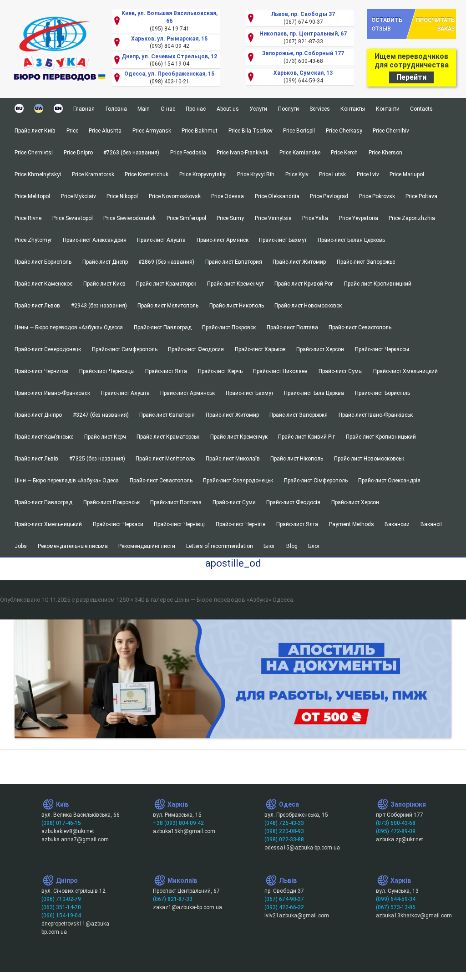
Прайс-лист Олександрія (389, 480)
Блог (269, 546)
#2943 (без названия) (99, 305)
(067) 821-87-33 (172, 899)
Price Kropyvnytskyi (203, 174)
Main (143, 109)
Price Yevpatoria (358, 218)
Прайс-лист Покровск (229, 327)
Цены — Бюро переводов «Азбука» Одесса (69, 327)
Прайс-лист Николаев (280, 371)
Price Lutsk (332, 174)
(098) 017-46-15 (61, 823)
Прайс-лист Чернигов (41, 371)
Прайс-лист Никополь (236, 305)
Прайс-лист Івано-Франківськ (376, 415)
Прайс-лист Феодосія (293, 502)
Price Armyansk (151, 131)
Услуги (258, 109)
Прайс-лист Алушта (161, 240)
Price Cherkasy (344, 131)
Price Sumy (230, 218)
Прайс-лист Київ (35, 131)
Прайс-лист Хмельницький (48, 524)
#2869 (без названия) (166, 262)
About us (228, 109)
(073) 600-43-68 (395, 823)
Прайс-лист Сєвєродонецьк (238, 480)
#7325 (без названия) (97, 458)
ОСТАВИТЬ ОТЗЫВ (386, 24)
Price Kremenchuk (146, 174)
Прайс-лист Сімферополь (316, 480)
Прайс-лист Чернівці (179, 524)
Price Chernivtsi (34, 152)
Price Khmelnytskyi (38, 174)
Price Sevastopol (72, 218)
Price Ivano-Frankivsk (242, 152)
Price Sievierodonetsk (129, 218)
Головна (116, 109)
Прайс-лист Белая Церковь (351, 240)
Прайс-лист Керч (105, 437)
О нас (168, 109)
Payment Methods (351, 524)
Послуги (288, 109)
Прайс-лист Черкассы (382, 349)
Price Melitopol (32, 196)
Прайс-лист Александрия (95, 240)
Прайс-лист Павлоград (163, 327)
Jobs (21, 546)
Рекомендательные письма (73, 546)
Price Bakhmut (200, 131)
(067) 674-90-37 (284, 899)
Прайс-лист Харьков (260, 349)
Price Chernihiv (391, 131)
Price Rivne (28, 218)
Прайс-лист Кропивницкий (377, 284)
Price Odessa (227, 196)
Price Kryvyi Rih (255, 174)
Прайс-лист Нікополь (296, 458)
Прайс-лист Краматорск (166, 284)
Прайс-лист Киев (104, 284)
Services (319, 109)
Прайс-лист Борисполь (43, 262)
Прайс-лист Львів (36, 458)
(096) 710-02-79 (61, 899)
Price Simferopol (186, 218)
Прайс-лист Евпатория (233, 262)
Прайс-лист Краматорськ (168, 437)
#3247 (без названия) (101, 415)
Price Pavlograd (329, 196)
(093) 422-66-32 (284, 907)
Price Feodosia (188, 152)
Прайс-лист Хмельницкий (405, 371)
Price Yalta (315, 218)
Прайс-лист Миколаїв (233, 458)
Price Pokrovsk (377, 196)
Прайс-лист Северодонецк (48, 349)
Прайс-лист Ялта (166, 371)
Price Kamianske (299, 152)
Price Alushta (105, 131)
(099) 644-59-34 (395, 899)
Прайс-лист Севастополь (360, 327)
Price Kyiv (297, 174)
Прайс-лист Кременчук (239, 437)
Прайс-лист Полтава (292, 327)
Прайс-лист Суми (234, 502)
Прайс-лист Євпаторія (167, 415)
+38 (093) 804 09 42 (178, 823)
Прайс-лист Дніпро (38, 415)
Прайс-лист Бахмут (283, 240)
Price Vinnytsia (273, 218)
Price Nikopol (122, 196)
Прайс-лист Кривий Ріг (306, 437)
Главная (84, 109)
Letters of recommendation (219, 546)
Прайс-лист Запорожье (366, 262)
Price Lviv (368, 174)
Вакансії (431, 524)
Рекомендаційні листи (146, 546)
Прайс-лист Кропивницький (381, 437)
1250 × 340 (130, 599)
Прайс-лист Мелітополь (165, 458)
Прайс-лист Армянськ (187, 393)
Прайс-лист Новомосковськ (369, 458)
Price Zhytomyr (33, 240)
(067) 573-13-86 (395, 907)
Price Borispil (299, 131)
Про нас (196, 109)
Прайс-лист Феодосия (196, 349)
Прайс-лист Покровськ (111, 502)
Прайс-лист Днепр (105, 262)
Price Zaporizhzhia (412, 218)
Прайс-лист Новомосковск (308, 305)
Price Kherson (385, 152)
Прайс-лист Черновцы (107, 371)
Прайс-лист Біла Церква (314, 393)
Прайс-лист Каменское (43, 284)
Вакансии (397, 524)
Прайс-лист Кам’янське (44, 437)
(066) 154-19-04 (61, 915)
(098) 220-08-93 (284, 831)
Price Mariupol (407, 174)
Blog (292, 546)
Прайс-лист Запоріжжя (298, 415)
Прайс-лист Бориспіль (382, 393)
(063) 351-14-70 (61, 907)
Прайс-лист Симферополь (124, 349)
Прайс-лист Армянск (222, 240)
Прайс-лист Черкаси (118, 524)
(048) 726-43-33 (284, 823)
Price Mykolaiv (78, 196)
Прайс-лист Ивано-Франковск (52, 393)
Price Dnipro (78, 152)
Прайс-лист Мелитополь (167, 305)
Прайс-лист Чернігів (241, 524)
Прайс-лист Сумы (341, 371)
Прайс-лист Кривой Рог (303, 284)
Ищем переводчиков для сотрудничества (412, 67)
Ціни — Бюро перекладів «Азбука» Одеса (67, 480)
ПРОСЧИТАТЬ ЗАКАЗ (435, 24)
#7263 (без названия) (131, 152)
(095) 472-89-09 (395, 831)
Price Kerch (344, 152)
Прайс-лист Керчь (220, 371)
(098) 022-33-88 (284, 839)
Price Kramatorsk (93, 174)
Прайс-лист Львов (37, 305)
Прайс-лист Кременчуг (235, 284)
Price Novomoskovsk (175, 196)
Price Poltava (421, 196)
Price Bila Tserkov (250, 131)
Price (72, 131)
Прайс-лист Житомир (299, 262)
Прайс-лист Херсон (320, 349)
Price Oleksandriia (277, 196)
